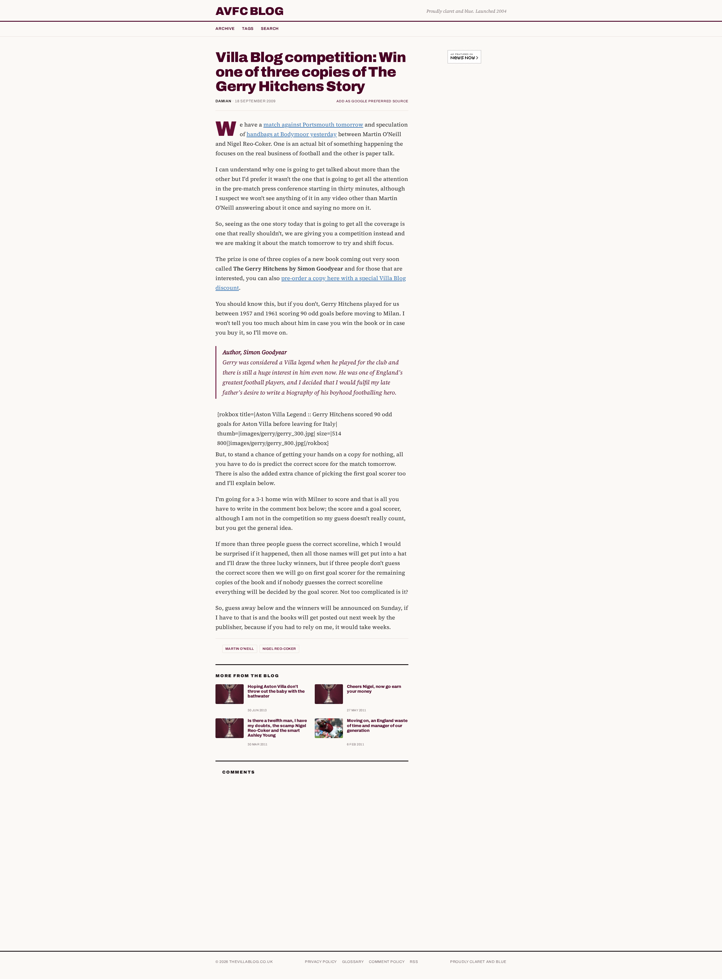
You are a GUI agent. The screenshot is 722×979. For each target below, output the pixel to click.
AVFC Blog (249, 11)
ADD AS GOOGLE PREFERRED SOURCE (372, 101)
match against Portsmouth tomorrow (313, 125)
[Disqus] (312, 849)
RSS (414, 962)
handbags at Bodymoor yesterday (291, 134)
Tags (248, 28)
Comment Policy (387, 962)
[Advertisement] (464, 156)
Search (270, 28)
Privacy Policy (321, 962)
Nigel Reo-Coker (279, 649)
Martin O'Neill (239, 649)
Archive (225, 28)
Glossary (353, 962)
